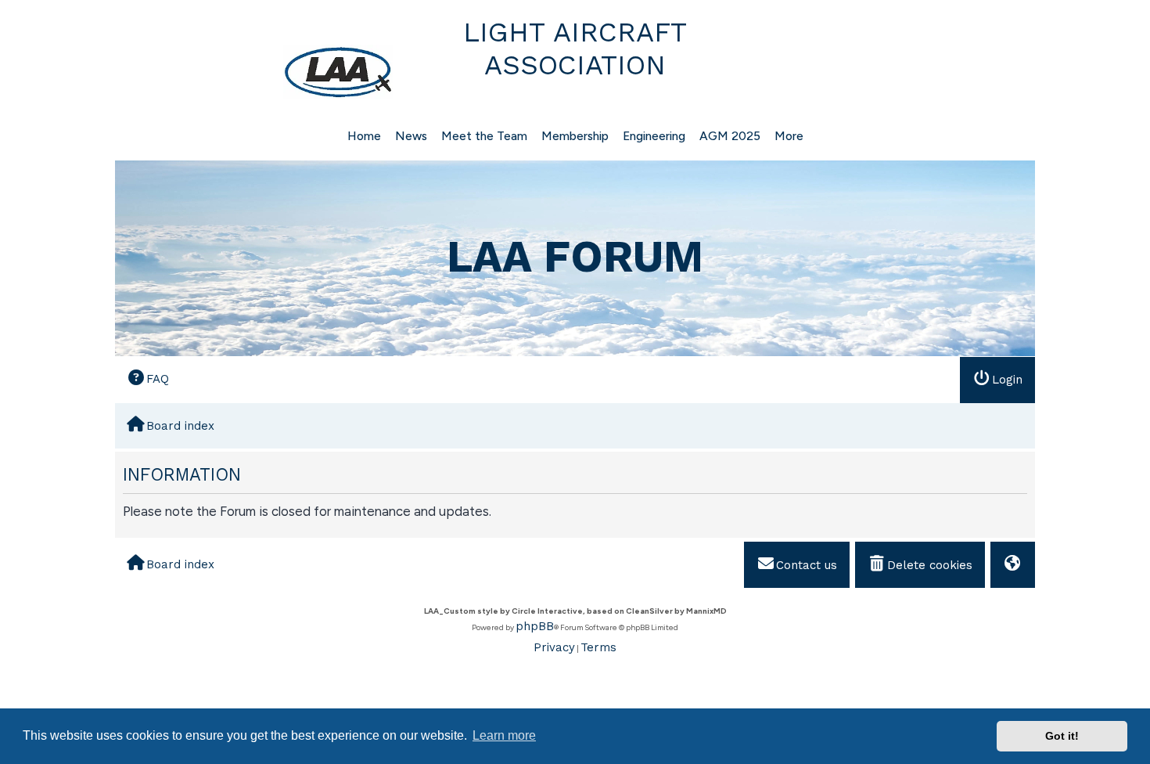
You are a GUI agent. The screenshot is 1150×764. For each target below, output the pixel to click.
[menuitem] (148, 379)
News (411, 135)
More (788, 135)
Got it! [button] (1062, 736)
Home (364, 135)
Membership (575, 135)
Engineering (654, 135)
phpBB (535, 626)
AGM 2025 (729, 135)
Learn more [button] (504, 735)
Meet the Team (484, 135)
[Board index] (256, 72)
